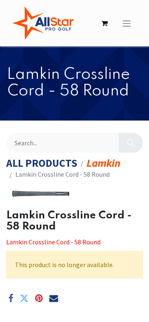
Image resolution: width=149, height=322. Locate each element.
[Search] (131, 143)
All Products (41, 163)
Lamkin (103, 163)
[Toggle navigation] (126, 23)
